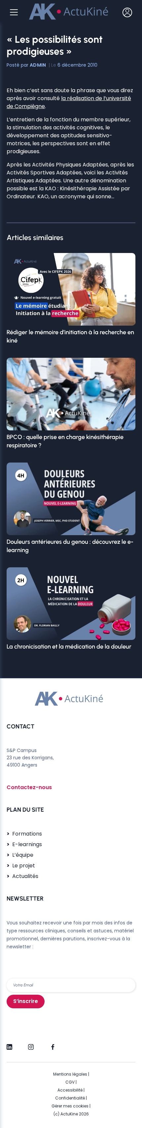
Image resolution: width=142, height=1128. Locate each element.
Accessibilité (70, 1090)
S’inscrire (25, 1001)
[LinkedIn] (9, 1044)
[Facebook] (52, 1044)
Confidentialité (70, 1098)
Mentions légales (70, 1074)
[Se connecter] (127, 12)
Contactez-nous (29, 787)
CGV (70, 1082)
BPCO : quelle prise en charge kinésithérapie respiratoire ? (65, 441)
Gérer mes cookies (70, 1106)
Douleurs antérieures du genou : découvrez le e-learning (70, 545)
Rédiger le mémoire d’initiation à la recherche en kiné (70, 336)
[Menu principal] (14, 12)
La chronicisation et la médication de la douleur (69, 646)
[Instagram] (31, 1044)
